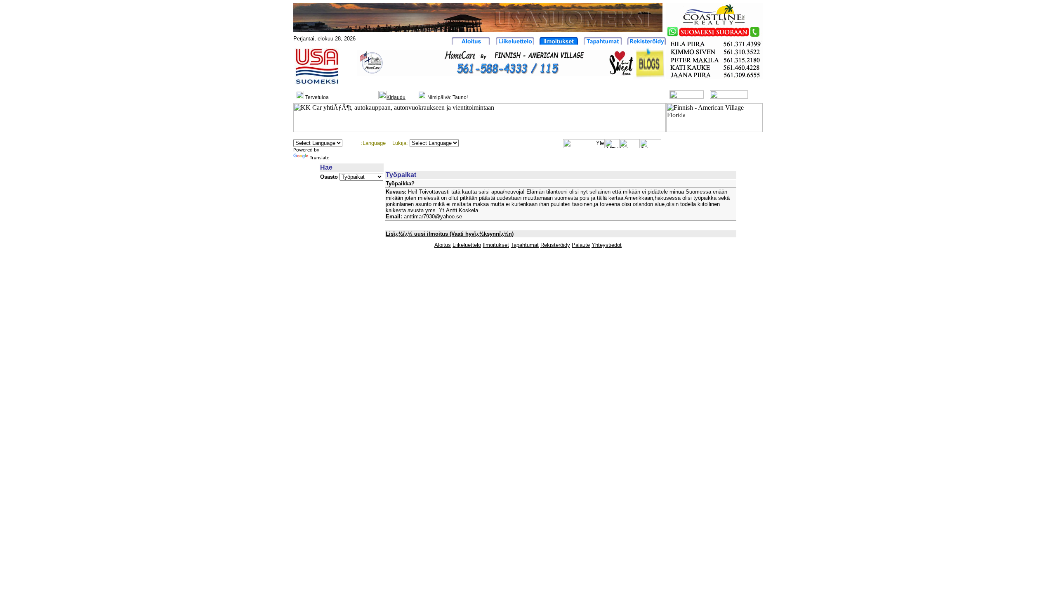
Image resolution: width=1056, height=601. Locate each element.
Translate (319, 158)
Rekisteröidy (555, 245)
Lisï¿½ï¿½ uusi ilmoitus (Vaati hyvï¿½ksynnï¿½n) (450, 234)
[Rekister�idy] (646, 42)
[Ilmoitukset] (559, 42)
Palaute (581, 245)
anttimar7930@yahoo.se (433, 216)
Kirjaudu (396, 97)
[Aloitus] (471, 42)
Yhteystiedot (607, 245)
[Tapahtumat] (603, 42)
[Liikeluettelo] (515, 42)
